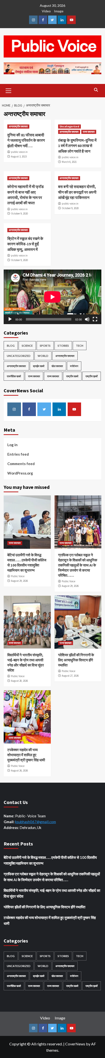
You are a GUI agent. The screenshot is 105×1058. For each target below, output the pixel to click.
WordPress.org (20, 473)
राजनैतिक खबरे (14, 376)
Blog (11, 345)
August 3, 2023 (19, 156)
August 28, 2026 (19, 680)
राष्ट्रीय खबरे (72, 376)
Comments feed (21, 463)
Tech (79, 345)
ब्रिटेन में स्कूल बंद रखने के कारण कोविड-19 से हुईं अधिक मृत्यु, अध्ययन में (25, 244)
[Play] (10, 319)
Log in (12, 445)
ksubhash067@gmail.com (35, 822)
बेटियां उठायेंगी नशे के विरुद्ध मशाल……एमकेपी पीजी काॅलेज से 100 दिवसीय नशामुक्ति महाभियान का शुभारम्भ (50, 860)
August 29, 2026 (19, 580)
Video (46, 11)
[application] (52, 297)
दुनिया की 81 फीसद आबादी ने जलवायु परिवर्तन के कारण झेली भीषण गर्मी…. (26, 140)
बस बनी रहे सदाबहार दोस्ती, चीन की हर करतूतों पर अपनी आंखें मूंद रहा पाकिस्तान (77, 192)
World (43, 355)
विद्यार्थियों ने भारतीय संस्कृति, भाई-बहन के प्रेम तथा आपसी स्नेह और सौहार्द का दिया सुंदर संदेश (52, 893)
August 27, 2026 (70, 675)
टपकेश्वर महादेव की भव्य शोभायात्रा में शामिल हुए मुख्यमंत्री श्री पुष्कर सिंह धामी (26, 754)
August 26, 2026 (19, 770)
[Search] (96, 90)
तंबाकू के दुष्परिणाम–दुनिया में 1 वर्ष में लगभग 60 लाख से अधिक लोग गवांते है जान (77, 146)
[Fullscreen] (95, 319)
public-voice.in (19, 152)
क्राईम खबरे (38, 366)
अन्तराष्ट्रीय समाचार (18, 126)
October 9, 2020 (19, 213)
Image (58, 11)
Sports (45, 345)
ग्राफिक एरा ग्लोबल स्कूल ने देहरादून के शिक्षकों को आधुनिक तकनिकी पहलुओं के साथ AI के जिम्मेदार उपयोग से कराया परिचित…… (77, 565)
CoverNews (75, 1044)
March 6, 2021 (69, 162)
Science (27, 345)
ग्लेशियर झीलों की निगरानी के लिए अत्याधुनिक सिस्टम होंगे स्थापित (76, 660)
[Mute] (87, 319)
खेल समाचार (57, 366)
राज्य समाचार (89, 131)
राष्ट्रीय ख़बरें (91, 376)
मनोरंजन (74, 366)
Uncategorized (69, 126)
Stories (63, 345)
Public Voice (17, 576)
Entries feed (18, 454)
